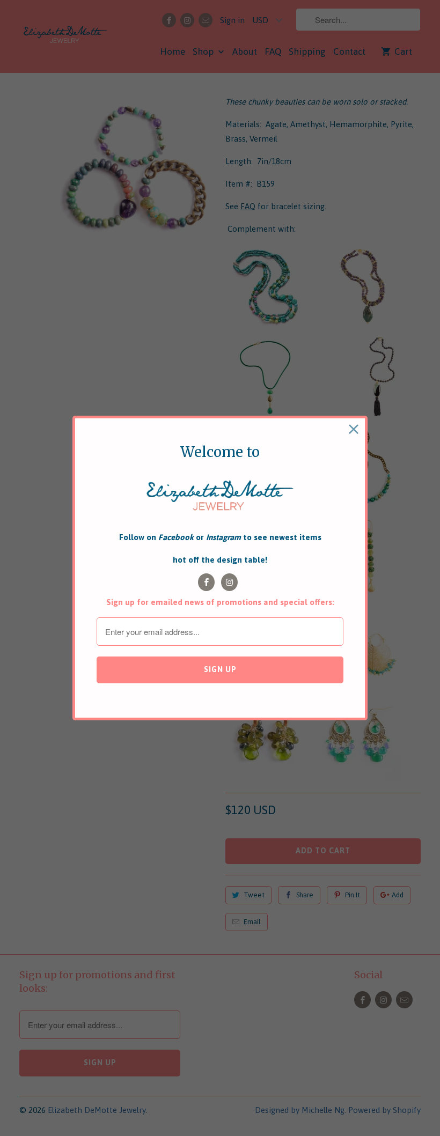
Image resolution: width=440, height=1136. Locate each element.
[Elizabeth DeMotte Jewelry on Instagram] (229, 582)
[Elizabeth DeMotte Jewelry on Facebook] (206, 582)
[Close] (353, 429)
